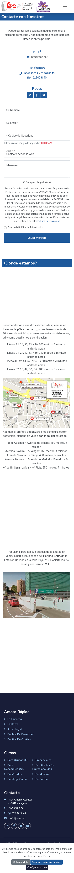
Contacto (12, 724)
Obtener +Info (20, 862)
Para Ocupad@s (17, 760)
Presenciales (43, 760)
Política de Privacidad (49, 221)
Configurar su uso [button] (37, 867)
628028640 (48, 73)
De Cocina (41, 779)
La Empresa (14, 719)
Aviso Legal (14, 729)
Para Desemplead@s (14, 767)
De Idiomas (42, 774)
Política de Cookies (19, 739)
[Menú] (65, 6)
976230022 (31, 73)
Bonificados (14, 774)
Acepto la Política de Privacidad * (25, 227)
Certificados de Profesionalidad (43, 767)
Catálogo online (17, 779)
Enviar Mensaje (37, 238)
